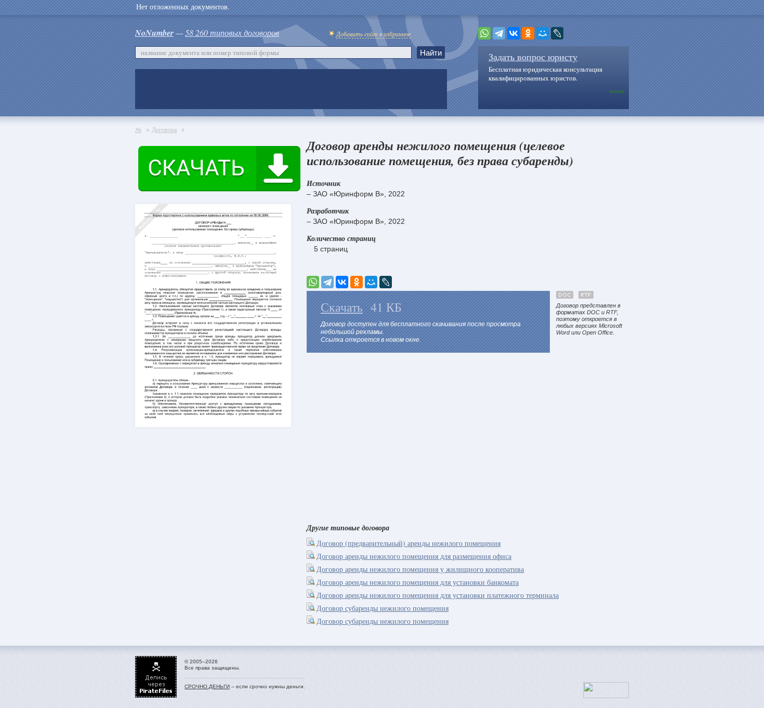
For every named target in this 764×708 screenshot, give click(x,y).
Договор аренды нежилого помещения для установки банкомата (418, 582)
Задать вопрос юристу (533, 56)
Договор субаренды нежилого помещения (383, 608)
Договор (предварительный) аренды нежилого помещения (408, 543)
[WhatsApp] (484, 33)
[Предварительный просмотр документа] (312, 543)
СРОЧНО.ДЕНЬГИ (207, 686)
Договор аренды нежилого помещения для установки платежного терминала (438, 595)
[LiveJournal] (557, 33)
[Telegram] (499, 33)
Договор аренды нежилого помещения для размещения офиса (414, 556)
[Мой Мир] (542, 33)
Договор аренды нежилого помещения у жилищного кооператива (420, 569)
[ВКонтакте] (513, 33)
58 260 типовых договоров (232, 32)
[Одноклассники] (528, 33)
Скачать (342, 307)
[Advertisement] (468, 436)
